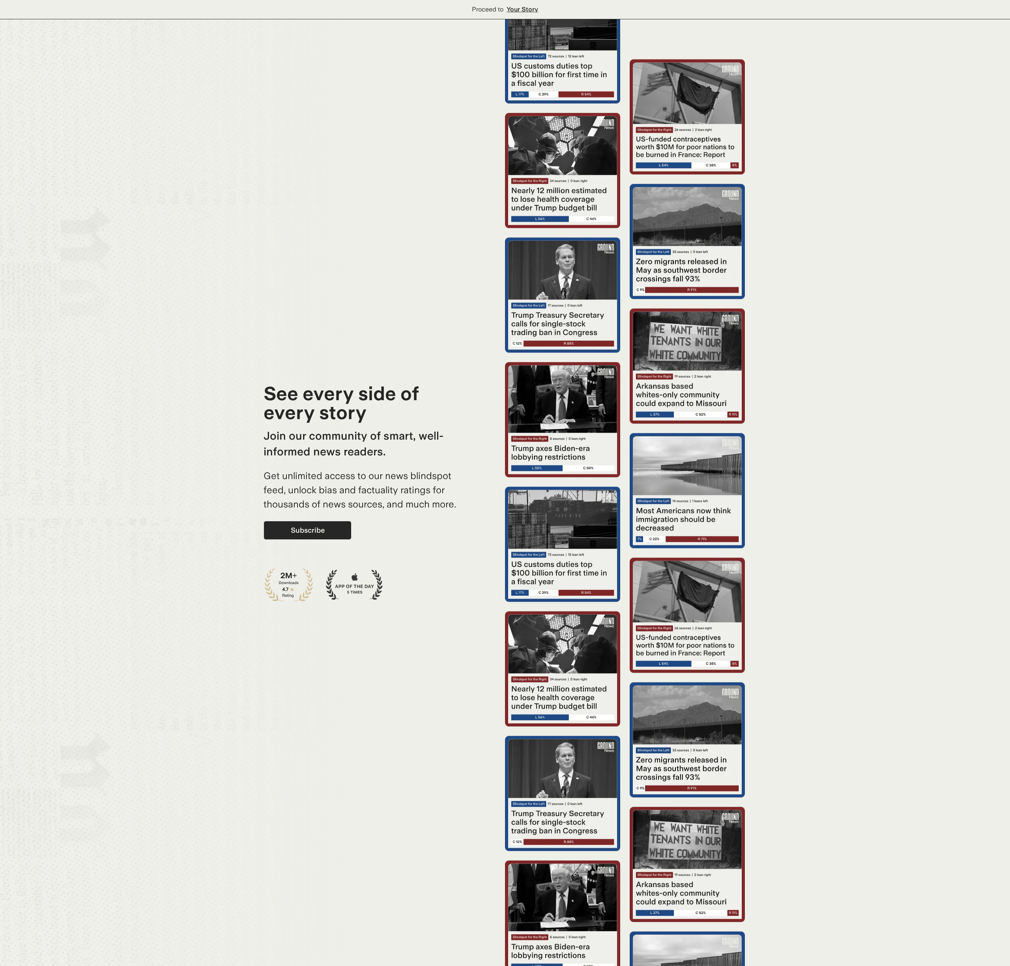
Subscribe (308, 530)
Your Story (522, 9)
